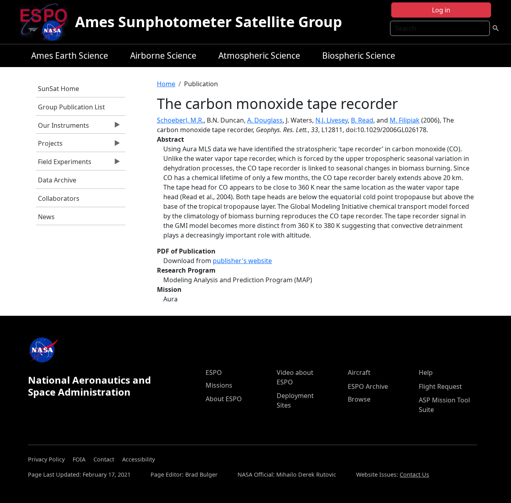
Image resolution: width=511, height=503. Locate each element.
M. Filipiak (405, 120)
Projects (49, 145)
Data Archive (57, 180)
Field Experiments (63, 163)
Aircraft (359, 372)
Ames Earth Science (69, 55)
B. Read (362, 120)
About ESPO (224, 398)
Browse (359, 399)
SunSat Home (58, 88)
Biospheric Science (358, 55)
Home (166, 83)
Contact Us (414, 474)
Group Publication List (71, 107)
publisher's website (242, 260)
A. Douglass (265, 120)
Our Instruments (62, 127)
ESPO (214, 372)
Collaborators (58, 198)
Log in (441, 10)
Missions (219, 385)
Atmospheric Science (259, 55)
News (46, 216)
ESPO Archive (368, 386)
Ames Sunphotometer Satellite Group (208, 22)
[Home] (46, 22)
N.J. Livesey (331, 120)
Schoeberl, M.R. (180, 120)
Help (426, 372)
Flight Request (440, 386)
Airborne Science (163, 55)
